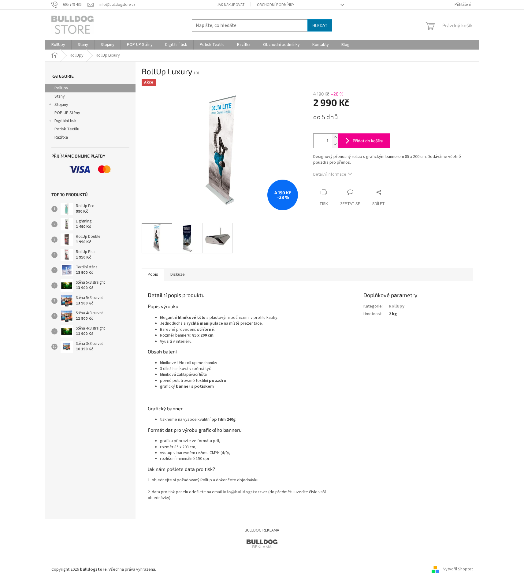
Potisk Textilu (66, 129)
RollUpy (61, 88)
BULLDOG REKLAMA (262, 530)
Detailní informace (329, 174)
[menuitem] (58, 45)
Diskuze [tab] (177, 274)
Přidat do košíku (368, 140)
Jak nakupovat (231, 5)
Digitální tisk (65, 121)
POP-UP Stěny (67, 113)
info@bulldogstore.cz (245, 492)
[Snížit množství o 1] (335, 144)
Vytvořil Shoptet (458, 569)
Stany (59, 96)
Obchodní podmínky (275, 5)
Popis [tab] (153, 274)
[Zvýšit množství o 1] (335, 137)
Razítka (61, 137)
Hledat (319, 25)
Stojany (61, 105)
